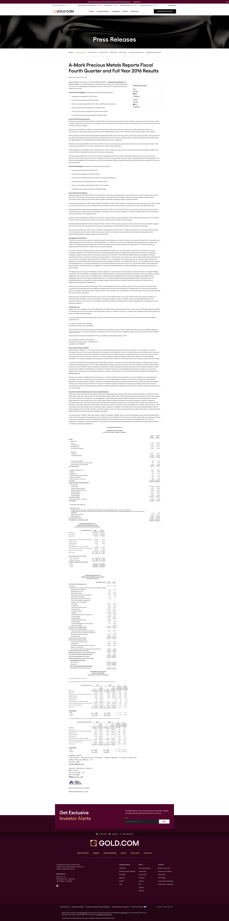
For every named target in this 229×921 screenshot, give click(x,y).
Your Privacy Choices (137, 906)
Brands (91, 11)
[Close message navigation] (227, 2)
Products (141, 878)
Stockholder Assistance (153, 52)
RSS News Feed (126, 834)
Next (164, 821)
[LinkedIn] (57, 886)
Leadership (115, 11)
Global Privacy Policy (78, 907)
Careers (141, 881)
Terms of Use (108, 914)
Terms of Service (65, 907)
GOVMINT (122, 874)
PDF (136, 94)
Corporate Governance (136, 52)
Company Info (92, 52)
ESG (140, 884)
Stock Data (113, 52)
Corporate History (103, 11)
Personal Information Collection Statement (98, 907)
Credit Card (134, 11)
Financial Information (165, 871)
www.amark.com (74, 332)
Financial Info (103, 52)
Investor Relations (164, 11)
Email (126, 818)
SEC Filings (122, 52)
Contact (125, 11)
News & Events (80, 52)
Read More (136, 2)
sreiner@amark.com (76, 764)
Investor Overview (164, 868)
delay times (124, 912)
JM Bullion (122, 868)
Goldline (122, 878)
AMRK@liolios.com (76, 777)
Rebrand (141, 891)
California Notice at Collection (120, 907)
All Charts (172, 5)
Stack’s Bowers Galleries (127, 871)
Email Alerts (101, 834)
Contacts (113, 834)
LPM (120, 884)
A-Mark (121, 881)
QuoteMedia (83, 912)
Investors (71, 52)
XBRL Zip (137, 96)
